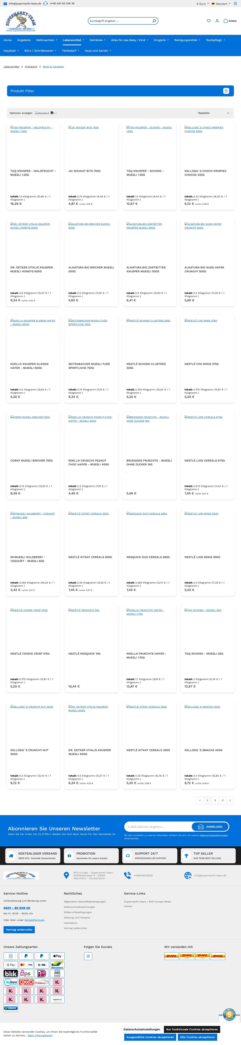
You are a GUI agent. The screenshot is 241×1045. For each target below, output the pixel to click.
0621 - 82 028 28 (17, 908)
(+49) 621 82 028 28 (62, 3)
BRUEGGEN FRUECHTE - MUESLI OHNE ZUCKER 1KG (149, 462)
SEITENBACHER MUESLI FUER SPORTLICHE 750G (89, 366)
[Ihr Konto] (217, 20)
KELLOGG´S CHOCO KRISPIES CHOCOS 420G (205, 172)
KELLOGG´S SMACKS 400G (203, 750)
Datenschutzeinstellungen (141, 1029)
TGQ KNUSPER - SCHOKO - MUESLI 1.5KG (145, 172)
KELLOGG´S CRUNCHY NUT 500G (29, 752)
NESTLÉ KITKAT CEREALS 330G (148, 750)
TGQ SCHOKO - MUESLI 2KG (204, 653)
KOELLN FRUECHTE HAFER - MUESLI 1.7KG (146, 655)
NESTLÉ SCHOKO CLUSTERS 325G (146, 366)
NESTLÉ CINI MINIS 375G (202, 364)
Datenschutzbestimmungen (214, 835)
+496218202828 (143, 875)
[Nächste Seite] (230, 800)
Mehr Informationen (40, 1035)
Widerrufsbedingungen (78, 912)
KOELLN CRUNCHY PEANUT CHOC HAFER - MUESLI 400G (88, 462)
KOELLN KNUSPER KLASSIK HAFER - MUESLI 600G (29, 366)
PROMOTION (91, 856)
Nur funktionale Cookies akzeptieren (192, 1029)
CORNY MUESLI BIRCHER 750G (31, 460)
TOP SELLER (207, 856)
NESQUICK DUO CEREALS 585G (148, 557)
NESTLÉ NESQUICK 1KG (84, 653)
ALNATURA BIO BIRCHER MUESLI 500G (91, 269)
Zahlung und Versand (77, 917)
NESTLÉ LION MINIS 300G (202, 557)
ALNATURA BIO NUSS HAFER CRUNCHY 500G (204, 269)
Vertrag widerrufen (19, 929)
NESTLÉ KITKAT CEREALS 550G (90, 557)
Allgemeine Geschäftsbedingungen (85, 901)
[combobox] (119, 21)
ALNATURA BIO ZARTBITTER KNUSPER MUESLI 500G (146, 269)
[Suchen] (154, 21)
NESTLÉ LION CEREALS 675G (205, 460)
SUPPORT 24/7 (150, 856)
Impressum (70, 922)
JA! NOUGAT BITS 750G (84, 171)
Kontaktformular (34, 920)
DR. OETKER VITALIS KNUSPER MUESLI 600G (89, 752)
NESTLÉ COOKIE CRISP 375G (30, 653)
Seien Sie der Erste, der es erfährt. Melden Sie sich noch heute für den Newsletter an (62, 834)
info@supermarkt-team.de (25, 3)
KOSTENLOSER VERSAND (37, 856)
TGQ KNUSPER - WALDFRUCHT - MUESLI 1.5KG (33, 172)
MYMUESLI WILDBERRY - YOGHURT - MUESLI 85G (27, 559)
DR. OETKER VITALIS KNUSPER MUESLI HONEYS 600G (31, 269)
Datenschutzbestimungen (79, 906)
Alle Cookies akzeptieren (197, 1037)
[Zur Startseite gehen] (21, 21)
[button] (120, 90)
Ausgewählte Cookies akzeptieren (150, 1037)
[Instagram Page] (235, 3)
